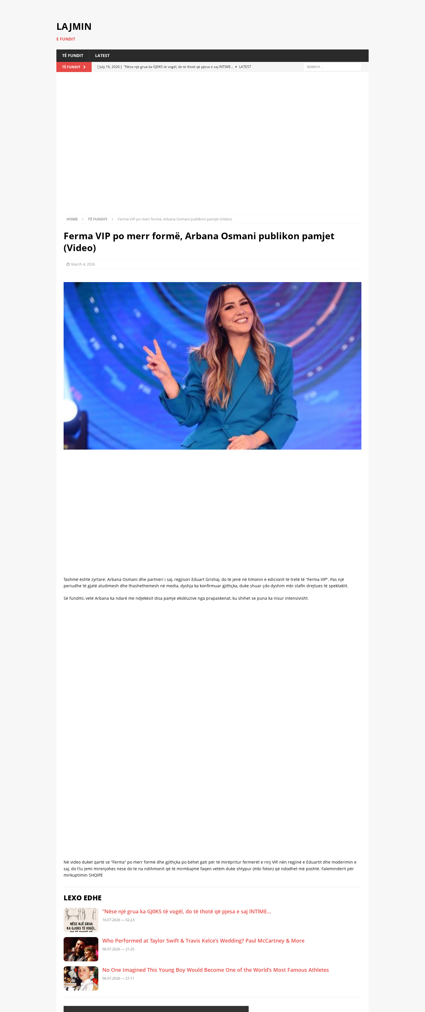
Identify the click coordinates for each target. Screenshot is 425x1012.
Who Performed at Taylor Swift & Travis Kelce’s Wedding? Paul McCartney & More (203, 906)
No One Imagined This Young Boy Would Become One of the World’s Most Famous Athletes (215, 935)
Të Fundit (72, 64)
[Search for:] (332, 75)
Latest (102, 64)
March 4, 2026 (83, 263)
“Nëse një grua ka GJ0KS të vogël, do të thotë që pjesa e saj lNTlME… (186, 877)
